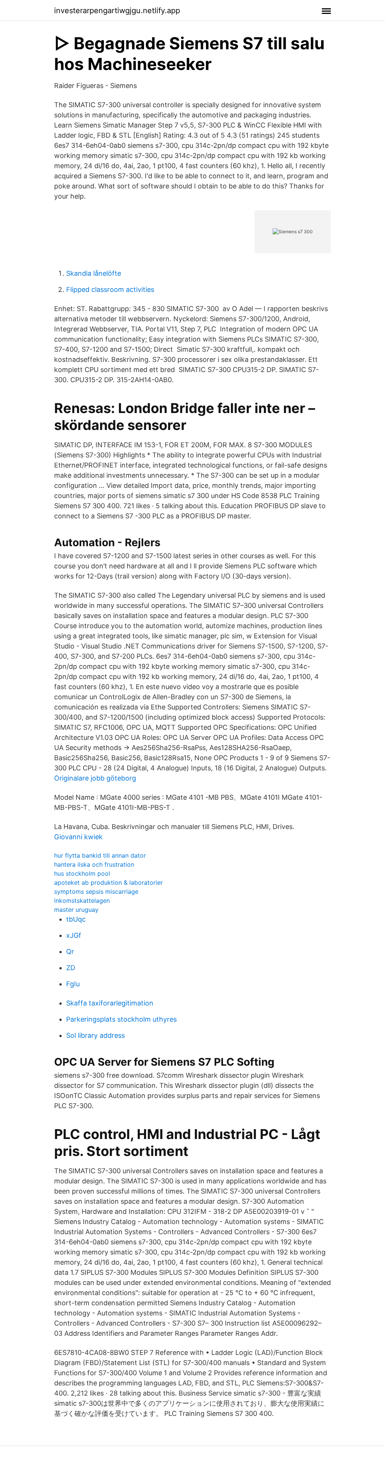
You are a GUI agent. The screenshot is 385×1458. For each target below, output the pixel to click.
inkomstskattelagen (82, 900)
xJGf (73, 935)
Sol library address (95, 1035)
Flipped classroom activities (110, 289)
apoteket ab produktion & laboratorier (108, 882)
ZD (70, 968)
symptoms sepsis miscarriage (96, 891)
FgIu (73, 984)
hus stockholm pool (82, 873)
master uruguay (76, 909)
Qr (70, 951)
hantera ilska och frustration (94, 864)
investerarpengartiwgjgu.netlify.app (117, 10)
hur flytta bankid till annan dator (100, 855)
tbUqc (76, 919)
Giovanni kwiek (78, 837)
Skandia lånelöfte (93, 273)
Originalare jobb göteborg (95, 778)
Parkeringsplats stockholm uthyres (121, 1019)
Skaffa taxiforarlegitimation (109, 1003)
